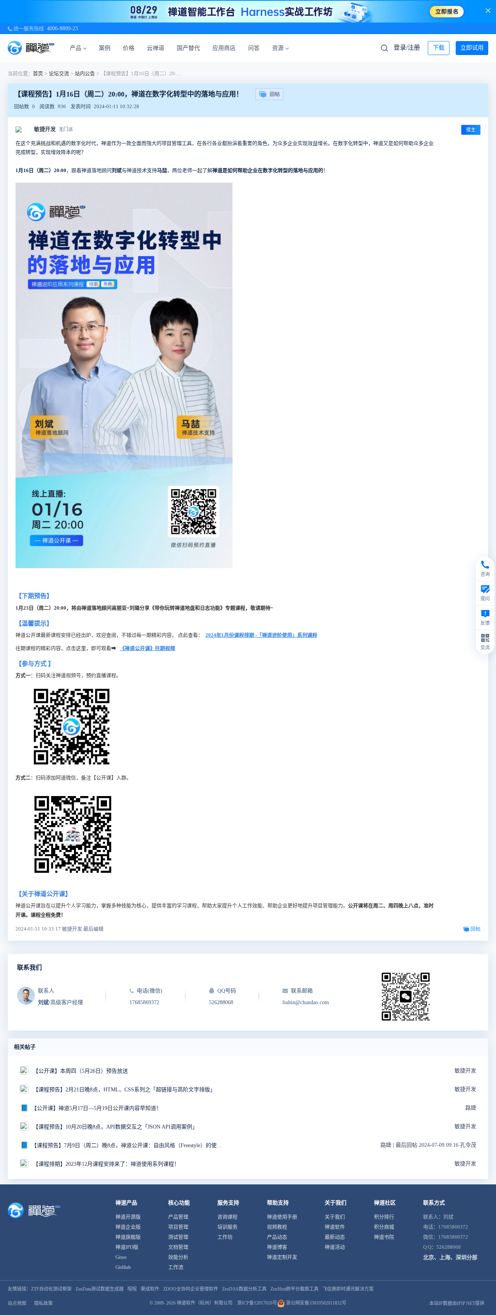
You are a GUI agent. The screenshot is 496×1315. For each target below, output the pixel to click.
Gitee (121, 1257)
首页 (38, 73)
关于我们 (335, 1217)
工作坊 (224, 1237)
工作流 (175, 1267)
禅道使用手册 (282, 1217)
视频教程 (277, 1227)
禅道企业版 (128, 1227)
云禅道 (155, 48)
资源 (278, 48)
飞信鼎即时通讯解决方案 (348, 1289)
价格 (128, 48)
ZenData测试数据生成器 (100, 1289)
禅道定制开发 (282, 1257)
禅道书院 (384, 1237)
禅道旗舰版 (128, 1237)
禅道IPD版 (126, 1247)
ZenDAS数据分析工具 (244, 1289)
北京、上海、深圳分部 (450, 1257)
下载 (438, 48)
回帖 (275, 94)
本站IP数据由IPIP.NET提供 (456, 1303)
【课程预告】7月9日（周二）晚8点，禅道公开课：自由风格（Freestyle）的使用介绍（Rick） (128, 1145)
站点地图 (17, 1303)
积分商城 (384, 1227)
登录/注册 (407, 47)
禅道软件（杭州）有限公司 (204, 1303)
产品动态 (277, 1237)
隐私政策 (43, 1303)
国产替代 (188, 48)
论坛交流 (59, 73)
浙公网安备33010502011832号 (315, 1303)
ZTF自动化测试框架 (51, 1289)
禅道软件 (335, 1227)
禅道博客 (277, 1247)
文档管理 (178, 1247)
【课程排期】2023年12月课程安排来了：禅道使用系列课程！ (106, 1164)
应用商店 (224, 48)
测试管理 (178, 1237)
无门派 (66, 129)
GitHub (123, 1267)
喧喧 (132, 1289)
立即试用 (472, 48)
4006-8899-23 (62, 28)
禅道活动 (335, 1247)
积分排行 (384, 1217)
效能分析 (178, 1257)
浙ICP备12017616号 (257, 1303)
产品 (75, 48)
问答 (254, 48)
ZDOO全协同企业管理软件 (190, 1289)
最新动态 (335, 1237)
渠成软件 (150, 1289)
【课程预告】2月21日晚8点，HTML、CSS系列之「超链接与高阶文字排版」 (124, 1090)
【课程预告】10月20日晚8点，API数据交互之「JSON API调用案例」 (115, 1127)
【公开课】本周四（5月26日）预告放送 (80, 1071)
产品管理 (178, 1217)
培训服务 (227, 1227)
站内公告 (85, 73)
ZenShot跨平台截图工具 (294, 1289)
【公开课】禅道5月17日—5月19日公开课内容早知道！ (96, 1108)
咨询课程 (227, 1217)
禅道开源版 (128, 1217)
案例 (104, 48)
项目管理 (178, 1227)
